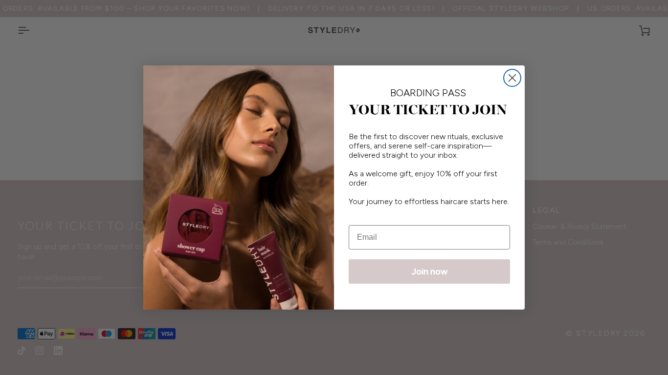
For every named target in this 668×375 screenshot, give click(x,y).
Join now (429, 271)
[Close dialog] (512, 77)
